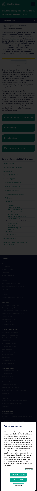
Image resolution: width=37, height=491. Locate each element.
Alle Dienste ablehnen (18, 480)
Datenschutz (29, 469)
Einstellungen (18, 485)
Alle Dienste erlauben (18, 474)
